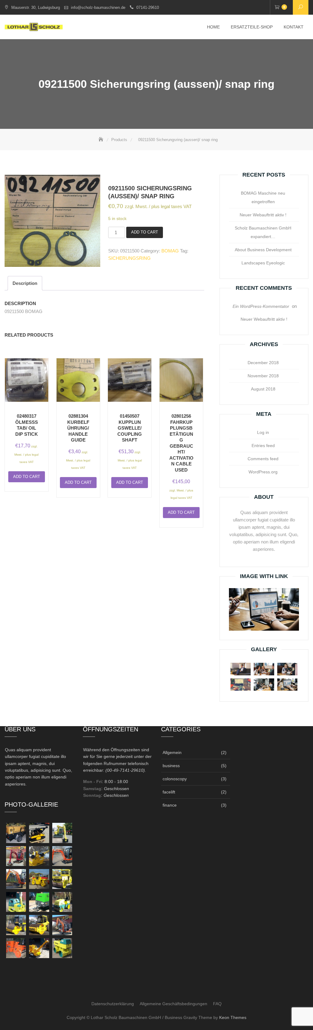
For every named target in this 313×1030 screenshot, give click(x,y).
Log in (263, 432)
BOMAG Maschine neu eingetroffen (263, 197)
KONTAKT (294, 26)
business (171, 765)
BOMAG (170, 250)
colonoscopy (175, 778)
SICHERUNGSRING (129, 258)
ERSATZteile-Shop (252, 26)
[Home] (101, 139)
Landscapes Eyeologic (263, 262)
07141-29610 (147, 7)
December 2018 (263, 362)
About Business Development (263, 249)
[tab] (25, 283)
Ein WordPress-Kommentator (261, 306)
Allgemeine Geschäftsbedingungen (173, 1003)
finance (170, 805)
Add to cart (144, 232)
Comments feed (263, 458)
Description (25, 283)
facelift (169, 791)
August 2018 (263, 388)
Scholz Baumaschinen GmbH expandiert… (263, 232)
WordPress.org (263, 471)
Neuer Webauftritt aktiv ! (263, 214)
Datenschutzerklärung (112, 1003)
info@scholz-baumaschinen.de (98, 7)
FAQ (217, 1003)
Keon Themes (232, 1017)
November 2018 (263, 375)
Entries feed (263, 445)
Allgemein (172, 752)
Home (213, 26)
